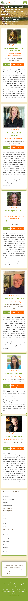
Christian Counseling (8, 505)
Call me (13, 64)
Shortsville (5, 535)
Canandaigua (6, 538)
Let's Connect (7, 64)
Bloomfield (6, 547)
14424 (4, 524)
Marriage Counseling (8, 499)
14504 (4, 518)
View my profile (20, 64)
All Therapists (6, 496)
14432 (4, 526)
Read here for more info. (14, 595)
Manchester (6, 541)
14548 (4, 515)
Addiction (5, 502)
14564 (4, 521)
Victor (4, 544)
